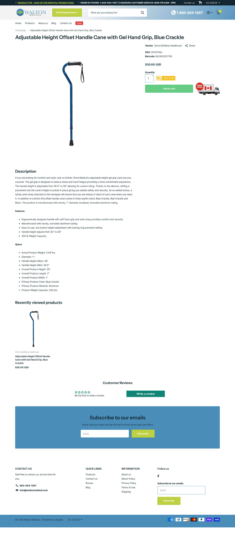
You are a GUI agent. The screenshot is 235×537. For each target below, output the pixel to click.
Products (30, 23)
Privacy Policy (128, 483)
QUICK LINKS (94, 468)
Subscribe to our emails (170, 483)
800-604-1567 (28, 485)
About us (43, 23)
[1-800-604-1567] (187, 12)
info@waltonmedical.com (34, 490)
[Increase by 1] (153, 72)
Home (18, 23)
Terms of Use (128, 487)
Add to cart (169, 88)
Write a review (146, 393)
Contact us (189, 2)
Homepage (20, 30)
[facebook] (158, 476)
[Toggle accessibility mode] (200, 3)
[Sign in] (210, 12)
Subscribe (143, 433)
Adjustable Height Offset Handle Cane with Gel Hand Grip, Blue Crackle (32, 360)
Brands (89, 483)
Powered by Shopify (52, 519)
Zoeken (142, 12)
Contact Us (66, 23)
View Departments (66, 12)
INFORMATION (130, 468)
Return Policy (128, 478)
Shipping (126, 491)
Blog (53, 23)
